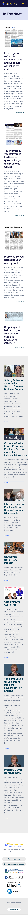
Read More (6, 422)
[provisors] (14, 890)
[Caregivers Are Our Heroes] (14, 593)
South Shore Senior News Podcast (11, 559)
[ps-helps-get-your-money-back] (14, 226)
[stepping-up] (14, 312)
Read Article (19, 113)
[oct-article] (14, 27)
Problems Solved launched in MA (13, 771)
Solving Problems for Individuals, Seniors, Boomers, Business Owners (14, 385)
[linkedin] (14, 883)
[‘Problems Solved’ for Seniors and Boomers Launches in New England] (14, 670)
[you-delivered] (14, 124)
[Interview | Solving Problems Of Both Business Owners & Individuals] (14, 495)
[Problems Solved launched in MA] (14, 761)
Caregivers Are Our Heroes (12, 603)
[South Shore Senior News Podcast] (14, 548)
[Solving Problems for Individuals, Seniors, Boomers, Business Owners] (14, 371)
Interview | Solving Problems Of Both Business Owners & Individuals (14, 508)
